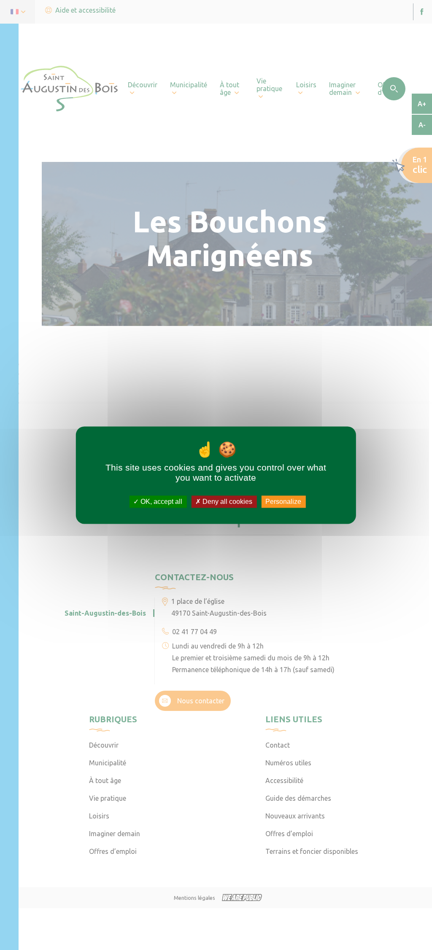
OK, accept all (160, 501)
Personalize (283, 501)
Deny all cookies (226, 501)
